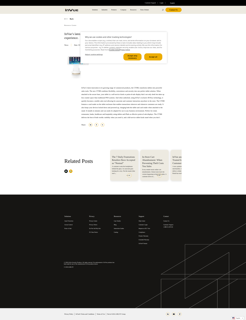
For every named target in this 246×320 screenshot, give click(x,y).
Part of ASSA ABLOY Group (116, 314)
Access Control (68, 224)
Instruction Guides (119, 228)
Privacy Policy (68, 314)
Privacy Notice (93, 224)
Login (161, 3)
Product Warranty (143, 236)
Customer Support (150, 3)
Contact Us (166, 221)
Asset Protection (68, 221)
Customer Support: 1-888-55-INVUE (168, 226)
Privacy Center (93, 221)
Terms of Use (101, 314)
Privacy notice (125, 50)
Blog (115, 224)
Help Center (142, 221)
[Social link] (168, 314)
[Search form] (163, 10)
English (238, 318)
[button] (129, 175)
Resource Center (70, 25)
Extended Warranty (144, 239)
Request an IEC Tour (144, 228)
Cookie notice (114, 50)
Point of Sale (67, 228)
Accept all (153, 57)
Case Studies (117, 221)
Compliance (142, 232)
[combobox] (174, 3)
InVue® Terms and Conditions (85, 314)
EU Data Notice (93, 232)
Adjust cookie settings (94, 54)
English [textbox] (172, 3)
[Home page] (71, 10)
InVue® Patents (143, 243)
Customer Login (143, 224)
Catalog (116, 232)
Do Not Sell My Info (95, 228)
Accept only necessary (132, 57)
